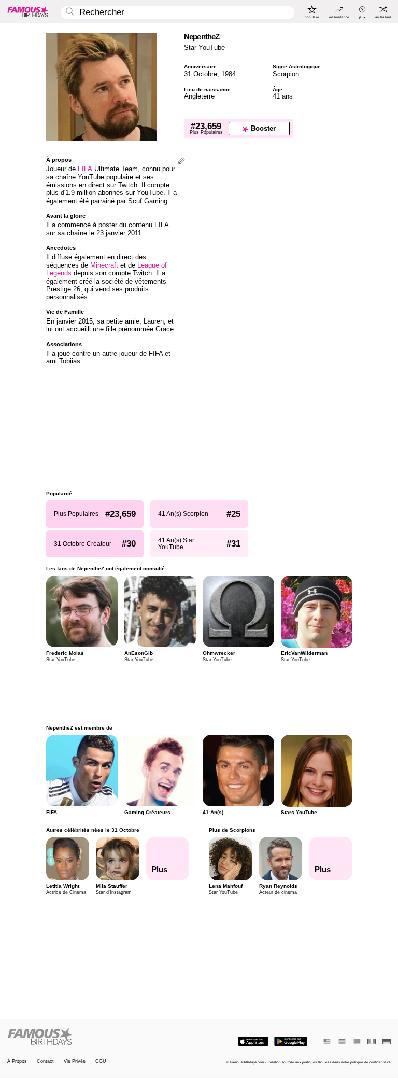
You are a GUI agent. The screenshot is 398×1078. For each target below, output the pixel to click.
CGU (100, 1061)
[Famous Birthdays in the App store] (253, 1041)
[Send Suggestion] (181, 161)
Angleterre (199, 96)
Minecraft (104, 265)
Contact (45, 1061)
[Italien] (371, 1041)
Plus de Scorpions (232, 830)
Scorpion (286, 74)
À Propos (17, 1061)
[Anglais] (327, 1041)
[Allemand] (386, 1041)
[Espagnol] (342, 1041)
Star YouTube (204, 47)
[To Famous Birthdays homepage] (28, 11)
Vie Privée (75, 1061)
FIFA (85, 169)
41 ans (283, 96)
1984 (228, 74)
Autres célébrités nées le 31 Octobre (92, 830)
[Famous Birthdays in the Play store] (290, 1041)
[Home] (101, 1037)
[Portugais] (357, 1041)
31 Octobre (200, 74)
